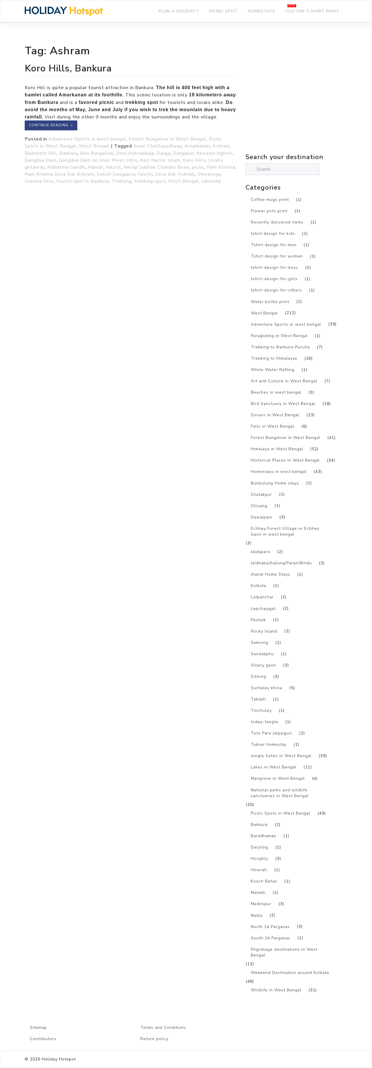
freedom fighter (214, 153)
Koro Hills (194, 160)
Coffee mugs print (270, 199)
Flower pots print (269, 211)
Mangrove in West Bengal (278, 778)
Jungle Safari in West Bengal (281, 756)
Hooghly (259, 858)
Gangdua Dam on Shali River (91, 160)
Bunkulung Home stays (275, 483)
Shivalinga (209, 174)
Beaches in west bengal (276, 392)
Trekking (122, 181)
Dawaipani (261, 517)
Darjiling (259, 847)
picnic (198, 167)
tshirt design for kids (273, 233)
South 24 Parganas (270, 938)
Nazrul (113, 167)
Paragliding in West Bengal (279, 335)
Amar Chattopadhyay (157, 146)
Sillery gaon (263, 665)
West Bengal (94, 146)
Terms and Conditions (163, 1027)
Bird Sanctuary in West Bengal (283, 403)
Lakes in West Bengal (273, 767)
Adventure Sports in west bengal (87, 139)
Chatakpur (261, 494)
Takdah (258, 699)
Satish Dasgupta (116, 174)
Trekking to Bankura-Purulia (280, 347)
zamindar (211, 181)
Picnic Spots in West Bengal (280, 813)
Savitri (145, 174)
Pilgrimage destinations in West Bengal (284, 952)
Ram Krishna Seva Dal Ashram (59, 174)
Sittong (258, 676)
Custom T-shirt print (312, 11)
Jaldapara (260, 551)
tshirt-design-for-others (276, 290)
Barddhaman (263, 836)
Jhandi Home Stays (270, 574)
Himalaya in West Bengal (277, 449)
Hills (131, 160)
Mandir (95, 167)
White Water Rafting (272, 369)
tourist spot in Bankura (82, 181)
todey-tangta (264, 722)
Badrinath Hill (41, 153)
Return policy (154, 1039)
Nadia (256, 915)
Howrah (259, 870)
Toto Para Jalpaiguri (271, 733)
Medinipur (261, 904)
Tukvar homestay (269, 744)
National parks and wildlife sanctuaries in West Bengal (280, 793)
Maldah (258, 892)
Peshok (258, 620)
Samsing (259, 642)
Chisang (259, 506)
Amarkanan (197, 146)
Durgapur (183, 153)
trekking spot (149, 181)
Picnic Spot (223, 11)
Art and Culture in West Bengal (284, 381)
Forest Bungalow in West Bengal (167, 139)
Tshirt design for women (277, 256)
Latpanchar (262, 597)
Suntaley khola (266, 688)
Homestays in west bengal (279, 471)
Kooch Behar (264, 881)
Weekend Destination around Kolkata (290, 972)
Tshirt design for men (273, 245)
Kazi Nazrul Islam (160, 160)
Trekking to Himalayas (274, 358)
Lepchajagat (263, 608)
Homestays (261, 11)
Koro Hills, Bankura (68, 68)
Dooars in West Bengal (275, 415)
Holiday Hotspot (59, 1059)
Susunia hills (39, 181)
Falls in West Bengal (272, 426)
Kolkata (258, 585)
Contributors (43, 1039)
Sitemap (38, 1027)
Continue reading (51, 125)
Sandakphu (262, 654)
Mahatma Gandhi (66, 167)
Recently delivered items (277, 222)
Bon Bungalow (97, 153)
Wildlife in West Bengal (276, 990)
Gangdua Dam (40, 160)
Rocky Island (264, 631)
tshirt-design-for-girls (274, 279)
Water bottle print (270, 302)
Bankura (68, 153)
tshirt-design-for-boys (274, 267)
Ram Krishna (221, 167)
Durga (163, 153)
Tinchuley (261, 710)
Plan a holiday (176, 11)
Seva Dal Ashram (175, 174)
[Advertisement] (296, 100)
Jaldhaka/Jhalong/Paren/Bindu (281, 563)
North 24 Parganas (270, 927)
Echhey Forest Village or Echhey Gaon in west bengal (285, 531)
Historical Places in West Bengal (285, 460)
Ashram (221, 146)
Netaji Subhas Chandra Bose (156, 167)
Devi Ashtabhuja (135, 153)
